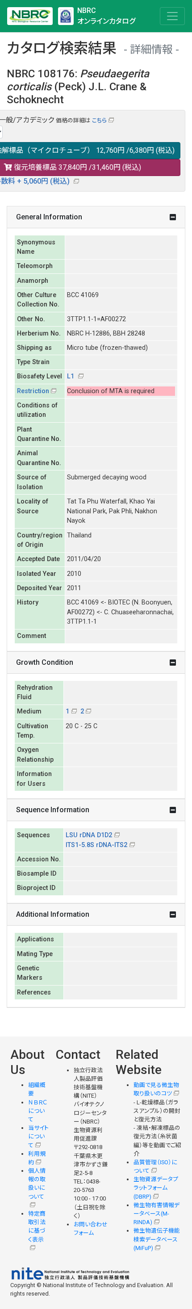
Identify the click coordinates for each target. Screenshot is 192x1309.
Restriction (33, 391)
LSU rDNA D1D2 (89, 835)
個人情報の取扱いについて (37, 1183)
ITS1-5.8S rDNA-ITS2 (96, 845)
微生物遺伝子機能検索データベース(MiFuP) (157, 1239)
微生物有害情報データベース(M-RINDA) (156, 1213)
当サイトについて (38, 1136)
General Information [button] (49, 217)
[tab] (96, 217)
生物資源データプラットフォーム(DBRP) (156, 1188)
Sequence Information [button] (52, 810)
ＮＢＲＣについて (37, 1111)
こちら (99, 120)
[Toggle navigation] (172, 16)
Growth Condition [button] (44, 662)
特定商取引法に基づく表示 (37, 1226)
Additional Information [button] (52, 914)
